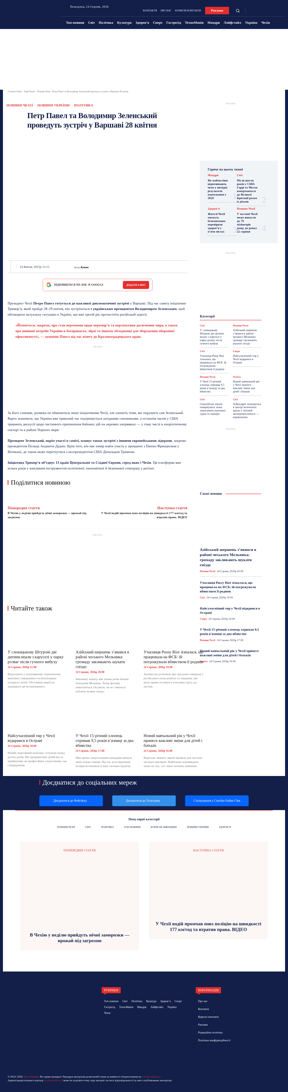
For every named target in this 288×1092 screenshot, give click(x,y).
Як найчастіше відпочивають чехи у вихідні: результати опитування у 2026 (218, 189)
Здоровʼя (214, 208)
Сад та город (230, 318)
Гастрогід (230, 297)
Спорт (236, 351)
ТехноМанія (234, 322)
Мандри (213, 175)
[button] (237, 10)
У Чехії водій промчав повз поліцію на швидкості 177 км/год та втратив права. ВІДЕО (208, 926)
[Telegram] (258, 11)
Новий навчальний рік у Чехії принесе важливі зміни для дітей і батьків (173, 740)
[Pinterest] (132, 267)
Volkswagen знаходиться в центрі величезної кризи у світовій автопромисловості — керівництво (247, 411)
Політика (83, 105)
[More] (186, 267)
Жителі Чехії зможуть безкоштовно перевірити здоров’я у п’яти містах (217, 222)
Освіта (237, 377)
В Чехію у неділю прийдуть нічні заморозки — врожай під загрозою (79, 937)
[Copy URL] (177, 267)
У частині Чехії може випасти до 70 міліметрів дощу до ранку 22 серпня (247, 222)
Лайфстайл (228, 308)
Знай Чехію (29, 91)
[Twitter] (123, 267)
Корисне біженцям (233, 304)
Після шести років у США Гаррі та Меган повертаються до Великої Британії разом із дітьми (247, 191)
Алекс (85, 267)
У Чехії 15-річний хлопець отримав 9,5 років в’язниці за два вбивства (104, 740)
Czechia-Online (15, 91)
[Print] (150, 267)
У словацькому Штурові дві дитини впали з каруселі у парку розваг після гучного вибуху (36, 657)
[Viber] (168, 267)
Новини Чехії (43, 91)
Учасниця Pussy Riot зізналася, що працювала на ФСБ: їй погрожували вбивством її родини (174, 657)
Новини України (53, 105)
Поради (243, 315)
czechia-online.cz (151, 1076)
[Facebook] (252, 11)
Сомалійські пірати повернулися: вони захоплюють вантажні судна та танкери (213, 409)
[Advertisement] (144, 60)
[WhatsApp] (141, 267)
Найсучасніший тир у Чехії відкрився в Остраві (31, 738)
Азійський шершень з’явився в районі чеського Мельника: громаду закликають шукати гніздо (102, 659)
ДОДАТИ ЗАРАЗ (136, 284)
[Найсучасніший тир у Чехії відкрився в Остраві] (38, 716)
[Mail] (216, 1054)
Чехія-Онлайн (31, 1076)
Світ (240, 175)
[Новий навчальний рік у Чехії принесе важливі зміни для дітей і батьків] (174, 716)
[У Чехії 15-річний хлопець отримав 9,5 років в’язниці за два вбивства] (106, 716)
